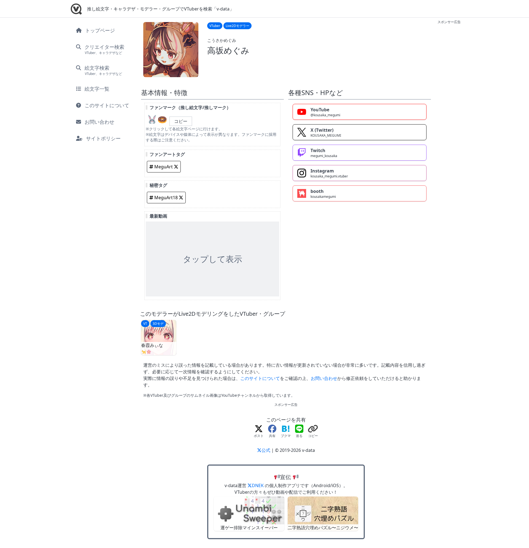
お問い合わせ (324, 378)
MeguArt (163, 167)
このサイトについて (260, 378)
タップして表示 (212, 259)
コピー (180, 121)
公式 (266, 450)
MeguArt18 (166, 198)
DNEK (258, 485)
